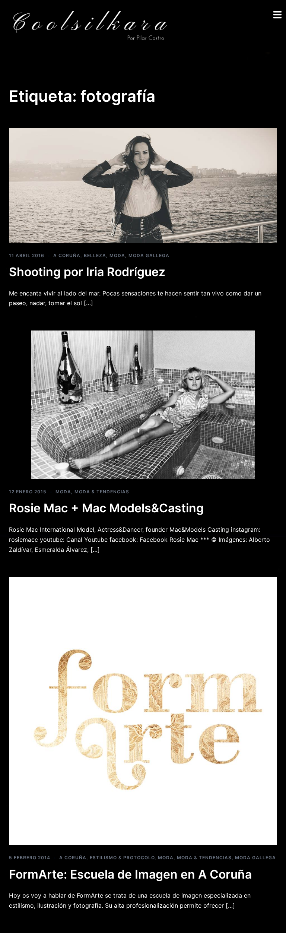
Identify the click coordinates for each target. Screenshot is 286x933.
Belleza (95, 255)
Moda (117, 255)
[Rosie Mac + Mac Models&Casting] (143, 404)
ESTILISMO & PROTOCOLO (122, 857)
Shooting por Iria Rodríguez (87, 272)
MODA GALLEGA (148, 255)
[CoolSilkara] (89, 25)
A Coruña (66, 255)
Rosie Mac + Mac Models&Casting (106, 508)
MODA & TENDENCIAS (101, 491)
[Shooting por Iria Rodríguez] (143, 185)
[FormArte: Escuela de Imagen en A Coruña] (143, 710)
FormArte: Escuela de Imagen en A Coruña (130, 874)
